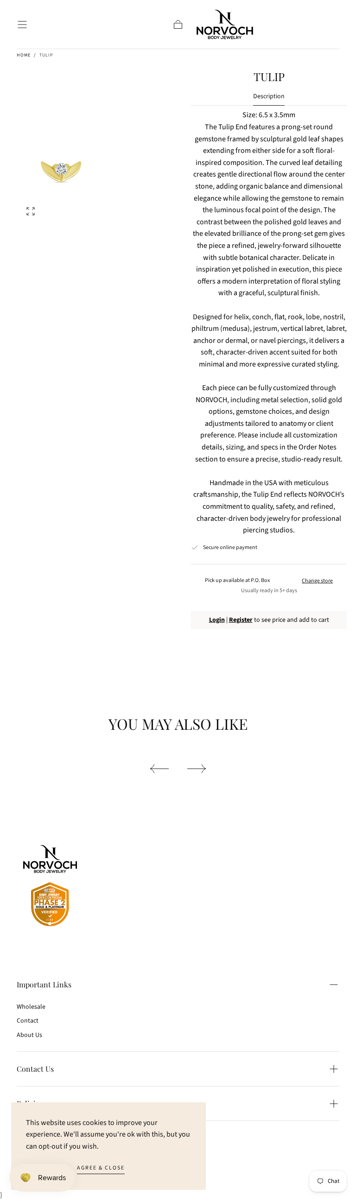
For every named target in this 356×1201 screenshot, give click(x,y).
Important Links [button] (44, 984)
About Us (29, 1035)
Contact (27, 1020)
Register (241, 620)
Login (217, 620)
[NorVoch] (50, 887)
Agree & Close (101, 1168)
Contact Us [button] (35, 1069)
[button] (22, 24)
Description (269, 97)
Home (24, 55)
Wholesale (31, 1006)
